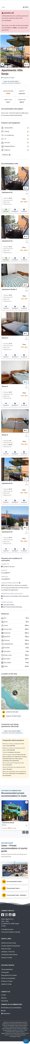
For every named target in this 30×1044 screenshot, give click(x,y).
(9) (26, 479)
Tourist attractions (13, 716)
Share (26, 7)
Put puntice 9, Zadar (8, 77)
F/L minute (24, 211)
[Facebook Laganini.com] (2, 914)
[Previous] (5, 810)
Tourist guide (5, 972)
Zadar (3, 7)
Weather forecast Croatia (8, 943)
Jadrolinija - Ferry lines (8, 951)
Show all (5, 154)
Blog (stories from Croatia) (9, 975)
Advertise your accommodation (12, 1007)
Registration (6, 1013)
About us (3, 998)
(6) (26, 188)
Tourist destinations (7, 969)
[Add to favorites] (26, 802)
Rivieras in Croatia (6, 981)
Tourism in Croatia (6, 957)
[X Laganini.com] (13, 914)
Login (4, 1010)
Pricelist (6, 211)
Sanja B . (7, 63)
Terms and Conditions (7, 932)
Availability (15, 211)
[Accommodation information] (26, 825)
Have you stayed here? (11, 82)
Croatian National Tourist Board (10, 946)
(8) (26, 382)
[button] (15, 693)
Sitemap (17, 932)
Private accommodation (8, 978)
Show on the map (12, 712)
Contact (3, 995)
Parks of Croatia (6, 948)
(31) (27, 64)
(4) (26, 236)
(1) (26, 527)
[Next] (25, 810)
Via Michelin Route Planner (9, 954)
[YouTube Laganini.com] (10, 914)
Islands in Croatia (6, 984)
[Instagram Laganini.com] (6, 914)
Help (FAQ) (4, 1001)
